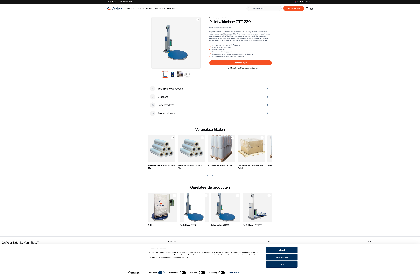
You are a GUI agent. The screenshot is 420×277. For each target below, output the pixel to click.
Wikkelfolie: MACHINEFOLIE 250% (220, 165)
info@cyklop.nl (111, 2)
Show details (234, 273)
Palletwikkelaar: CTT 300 (220, 225)
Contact (308, 2)
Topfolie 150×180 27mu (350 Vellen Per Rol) (250, 166)
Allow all (282, 250)
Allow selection (282, 257)
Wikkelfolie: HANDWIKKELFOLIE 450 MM (161, 166)
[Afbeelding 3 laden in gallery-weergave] (180, 74)
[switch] (183, 272)
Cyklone (151, 225)
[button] (130, 8)
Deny (282, 264)
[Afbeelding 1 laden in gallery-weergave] (165, 74)
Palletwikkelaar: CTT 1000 (252, 225)
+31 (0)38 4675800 (126, 2)
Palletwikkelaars (214, 18)
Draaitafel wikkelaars (226, 18)
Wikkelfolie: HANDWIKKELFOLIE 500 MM (191, 166)
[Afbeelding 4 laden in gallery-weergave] (187, 74)
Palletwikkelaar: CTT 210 (188, 225)
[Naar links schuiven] (149, 44)
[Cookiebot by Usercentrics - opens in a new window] (134, 272)
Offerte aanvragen (293, 8)
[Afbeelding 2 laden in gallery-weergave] (172, 74)
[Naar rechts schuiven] (202, 44)
